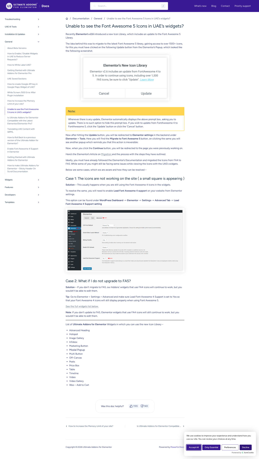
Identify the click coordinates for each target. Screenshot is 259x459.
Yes (135, 406)
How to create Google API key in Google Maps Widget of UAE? (22, 85)
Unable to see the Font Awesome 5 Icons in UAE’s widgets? (23, 111)
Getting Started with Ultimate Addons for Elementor (21, 158)
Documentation (81, 18)
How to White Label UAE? (19, 65)
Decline (245, 447)
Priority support (243, 5)
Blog (213, 5)
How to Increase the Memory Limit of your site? (21, 102)
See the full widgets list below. (82, 306)
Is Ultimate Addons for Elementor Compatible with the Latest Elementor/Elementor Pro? (22, 120)
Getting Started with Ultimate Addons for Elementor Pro (21, 72)
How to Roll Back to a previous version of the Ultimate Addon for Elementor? (22, 140)
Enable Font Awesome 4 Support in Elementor (22, 150)
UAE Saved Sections (17, 78)
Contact (225, 5)
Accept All (194, 447)
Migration (106, 154)
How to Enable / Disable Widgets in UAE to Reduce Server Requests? (22, 56)
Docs (45, 6)
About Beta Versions (17, 48)
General (98, 18)
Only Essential (211, 447)
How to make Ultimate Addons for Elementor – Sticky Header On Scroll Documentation (23, 168)
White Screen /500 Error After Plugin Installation (21, 94)
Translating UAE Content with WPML (21, 130)
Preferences (230, 447)
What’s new (200, 5)
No (146, 406)
